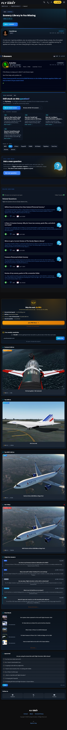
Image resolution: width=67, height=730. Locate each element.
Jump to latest (60, 56)
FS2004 (30, 146)
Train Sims (54, 146)
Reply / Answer (9, 24)
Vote (5, 685)
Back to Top (33, 723)
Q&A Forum (5, 6)
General (25, 6)
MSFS (5, 146)
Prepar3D (23, 146)
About (31, 714)
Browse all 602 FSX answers (32, 108)
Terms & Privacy (39, 714)
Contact (26, 714)
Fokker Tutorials (59, 195)
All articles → (33, 647)
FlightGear (46, 146)
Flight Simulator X (15, 6)
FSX (10, 146)
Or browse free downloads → (33, 326)
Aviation (6, 149)
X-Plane (16, 146)
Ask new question (12, 173)
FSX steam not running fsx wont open (13, 195)
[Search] (44, 2)
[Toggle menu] (64, 2)
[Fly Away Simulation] (8, 2)
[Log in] (51, 2)
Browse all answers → (33, 607)
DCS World (37, 146)
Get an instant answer (11, 108)
